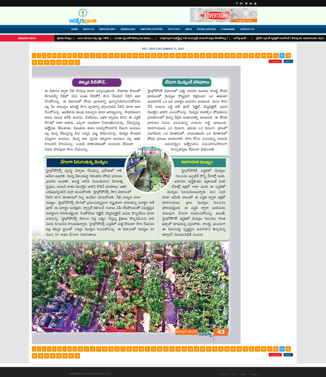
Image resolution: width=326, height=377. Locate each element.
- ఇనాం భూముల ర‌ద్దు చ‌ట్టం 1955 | (80, 38)
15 (111, 55)
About (243, 374)
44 (288, 55)
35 (233, 55)
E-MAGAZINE (228, 29)
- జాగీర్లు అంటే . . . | (229, 38)
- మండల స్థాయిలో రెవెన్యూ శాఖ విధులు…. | (121, 38)
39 (258, 55)
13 (99, 55)
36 (239, 55)
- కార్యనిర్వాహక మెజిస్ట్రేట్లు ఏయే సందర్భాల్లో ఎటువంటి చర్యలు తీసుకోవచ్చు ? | (181, 38)
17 (123, 55)
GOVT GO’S (174, 29)
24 (166, 55)
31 (209, 55)
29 (196, 55)
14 (105, 55)
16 (117, 55)
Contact (254, 374)
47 (47, 62)
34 (227, 55)
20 (141, 55)
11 (86, 55)
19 (135, 55)
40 (264, 55)
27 (184, 55)
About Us (88, 29)
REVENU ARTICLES (206, 29)
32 (215, 55)
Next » (288, 61)
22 (154, 55)
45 (34, 62)
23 (160, 55)
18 (129, 55)
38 (251, 55)
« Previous (275, 61)
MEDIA (188, 29)
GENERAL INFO (128, 29)
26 (178, 55)
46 (41, 62)
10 (80, 55)
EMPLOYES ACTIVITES (152, 29)
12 (93, 55)
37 (245, 55)
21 (148, 55)
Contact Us (247, 29)
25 (172, 55)
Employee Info (107, 29)
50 (65, 62)
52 (77, 62)
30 (203, 55)
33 (221, 55)
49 (59, 62)
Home (74, 29)
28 (190, 55)
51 (71, 62)
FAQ (233, 374)
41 (270, 55)
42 (276, 55)
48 (53, 62)
